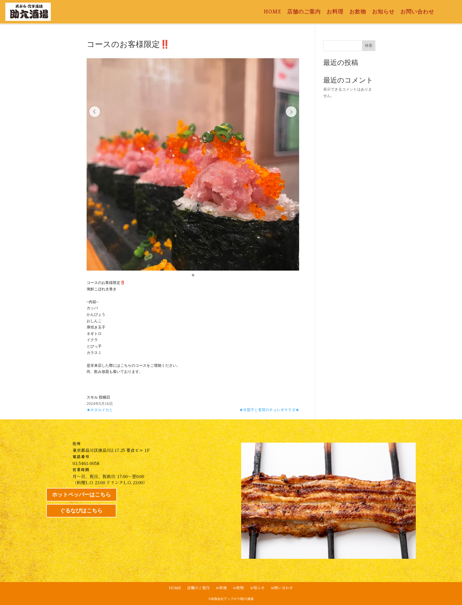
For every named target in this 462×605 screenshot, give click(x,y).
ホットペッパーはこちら (81, 495)
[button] (193, 275)
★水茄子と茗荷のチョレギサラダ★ (269, 410)
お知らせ (383, 12)
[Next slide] (291, 111)
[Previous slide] (94, 111)
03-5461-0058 (85, 463)
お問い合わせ (417, 12)
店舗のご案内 (304, 12)
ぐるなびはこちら (81, 511)
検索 (368, 45)
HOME (272, 12)
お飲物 (357, 12)
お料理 (335, 12)
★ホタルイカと (100, 410)
